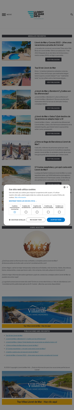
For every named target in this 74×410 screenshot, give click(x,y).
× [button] (67, 187)
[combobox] (65, 187)
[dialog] (37, 205)
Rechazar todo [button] (36, 220)
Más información (20, 197)
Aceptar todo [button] (56, 220)
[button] (37, 201)
